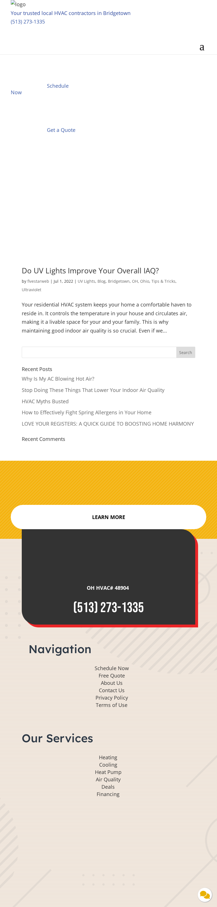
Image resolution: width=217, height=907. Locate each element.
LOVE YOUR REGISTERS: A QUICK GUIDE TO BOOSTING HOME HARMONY (108, 423)
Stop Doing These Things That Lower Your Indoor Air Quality (94, 390)
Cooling (108, 764)
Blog (101, 281)
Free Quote (112, 675)
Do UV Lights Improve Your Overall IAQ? (90, 270)
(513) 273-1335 (28, 21)
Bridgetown (119, 281)
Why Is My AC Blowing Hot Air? (58, 378)
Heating (108, 757)
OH (135, 281)
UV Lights (86, 281)
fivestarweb (38, 281)
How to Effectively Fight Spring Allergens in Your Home (87, 412)
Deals (108, 786)
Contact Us (112, 690)
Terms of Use (111, 705)
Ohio (144, 281)
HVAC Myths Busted (45, 401)
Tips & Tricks (163, 281)
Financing (108, 794)
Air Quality (108, 779)
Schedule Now (112, 668)
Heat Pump (108, 772)
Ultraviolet (31, 289)
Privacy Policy (112, 697)
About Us (112, 682)
